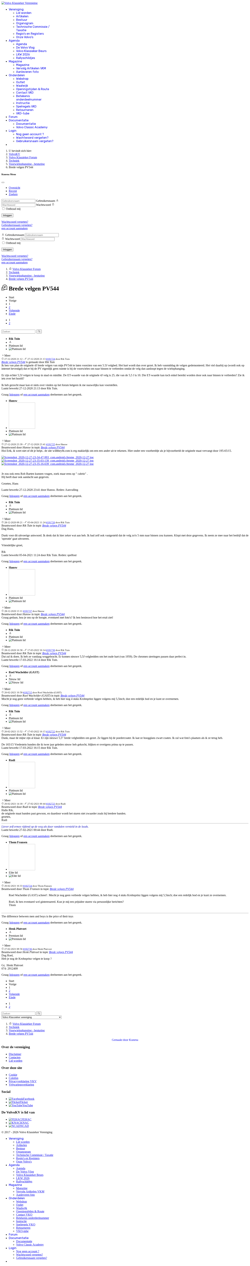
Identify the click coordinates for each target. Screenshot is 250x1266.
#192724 (27, 886)
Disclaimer (15, 1054)
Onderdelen (17, 75)
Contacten (14, 1057)
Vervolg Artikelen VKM (31, 68)
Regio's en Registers (30, 33)
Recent (13, 190)
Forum (13, 117)
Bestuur (21, 20)
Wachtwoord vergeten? (32, 137)
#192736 (27, 949)
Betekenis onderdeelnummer (29, 97)
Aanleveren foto (27, 72)
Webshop (22, 78)
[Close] (2, 182)
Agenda (14, 40)
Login (12, 130)
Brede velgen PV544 (13, 362)
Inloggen (7, 215)
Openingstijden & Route (32, 89)
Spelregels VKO (26, 106)
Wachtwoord (43, 204)
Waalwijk (22, 85)
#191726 (50, 522)
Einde (12, 313)
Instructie (23, 103)
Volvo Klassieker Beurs (31, 51)
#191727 (27, 611)
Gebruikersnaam (45, 200)
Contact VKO (24, 92)
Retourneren (24, 110)
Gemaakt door (120, 1039)
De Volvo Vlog (25, 47)
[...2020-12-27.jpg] (47, 457)
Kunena (133, 1039)
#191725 (50, 444)
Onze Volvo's (24, 37)
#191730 (50, 650)
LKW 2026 (23, 54)
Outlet (20, 82)
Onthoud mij (13, 208)
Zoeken (13, 194)
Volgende (14, 310)
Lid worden (23, 13)
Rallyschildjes (25, 58)
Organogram (24, 23)
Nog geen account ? (30, 134)
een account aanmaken (14, 228)
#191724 (50, 359)
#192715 (27, 692)
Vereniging (16, 9)
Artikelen (22, 16)
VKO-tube (22, 113)
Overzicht (14, 187)
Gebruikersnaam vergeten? (34, 141)
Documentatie (19, 120)
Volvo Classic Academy (32, 127)
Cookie (13, 1074)
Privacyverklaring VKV (23, 1081)
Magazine (15, 61)
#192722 (50, 731)
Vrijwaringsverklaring (21, 1084)
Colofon (13, 1078)
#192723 (50, 803)
